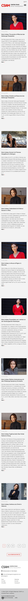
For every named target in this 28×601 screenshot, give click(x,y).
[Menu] (25, 5)
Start (2, 579)
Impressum (17, 582)
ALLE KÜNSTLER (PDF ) (14, 554)
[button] (3, 598)
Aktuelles (3, 582)
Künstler (3, 581)
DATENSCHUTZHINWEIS (7, 597)
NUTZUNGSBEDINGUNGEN (8, 596)
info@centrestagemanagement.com (12, 574)
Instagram (5, 576)
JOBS (16, 597)
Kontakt (16, 581)
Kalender (17, 579)
